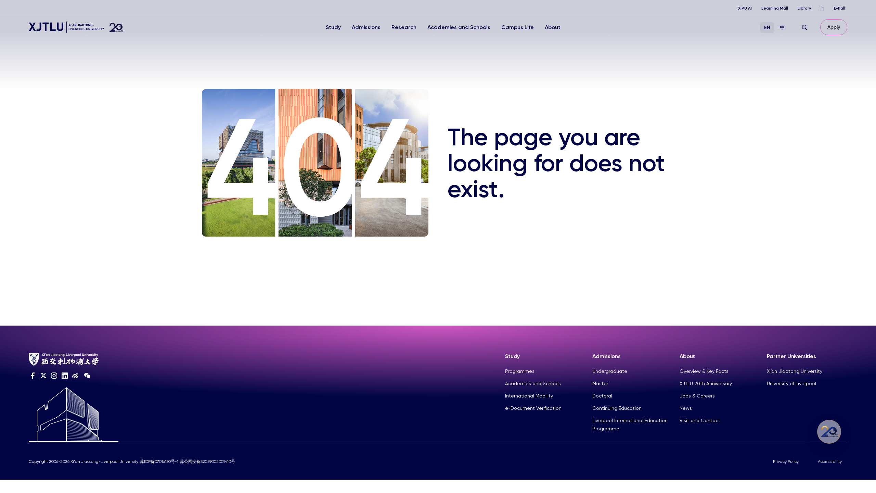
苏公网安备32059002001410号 (207, 461)
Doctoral (602, 396)
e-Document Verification (533, 408)
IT (822, 8)
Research (403, 27)
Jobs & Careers (697, 396)
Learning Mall (774, 8)
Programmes (519, 371)
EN (767, 27)
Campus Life (517, 27)
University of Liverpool (791, 383)
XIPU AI (745, 8)
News (686, 408)
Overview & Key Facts (704, 371)
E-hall (839, 8)
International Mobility (529, 396)
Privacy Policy (786, 461)
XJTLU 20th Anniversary (706, 383)
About (553, 27)
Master (600, 383)
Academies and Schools (458, 27)
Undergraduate (609, 371)
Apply (833, 27)
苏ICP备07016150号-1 (159, 461)
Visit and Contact (700, 420)
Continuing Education (617, 408)
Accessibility (830, 461)
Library (804, 8)
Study (333, 27)
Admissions (366, 27)
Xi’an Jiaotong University (794, 371)
